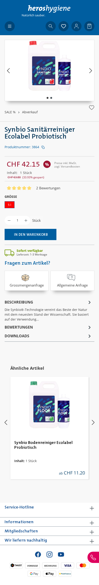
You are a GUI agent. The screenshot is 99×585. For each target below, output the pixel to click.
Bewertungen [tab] (19, 327)
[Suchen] (51, 26)
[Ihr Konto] (76, 26)
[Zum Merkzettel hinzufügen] (91, 107)
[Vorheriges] (8, 70)
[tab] (48, 310)
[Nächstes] (90, 70)
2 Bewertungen (48, 188)
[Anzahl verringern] (9, 220)
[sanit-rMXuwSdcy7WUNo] (49, 66)
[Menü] (10, 26)
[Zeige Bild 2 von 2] (51, 98)
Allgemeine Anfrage (72, 285)
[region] (49, 70)
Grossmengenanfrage (27, 285)
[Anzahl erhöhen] (25, 220)
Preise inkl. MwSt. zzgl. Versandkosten (67, 164)
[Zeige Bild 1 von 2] (48, 98)
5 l (9, 205)
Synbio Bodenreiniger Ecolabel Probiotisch (43, 445)
